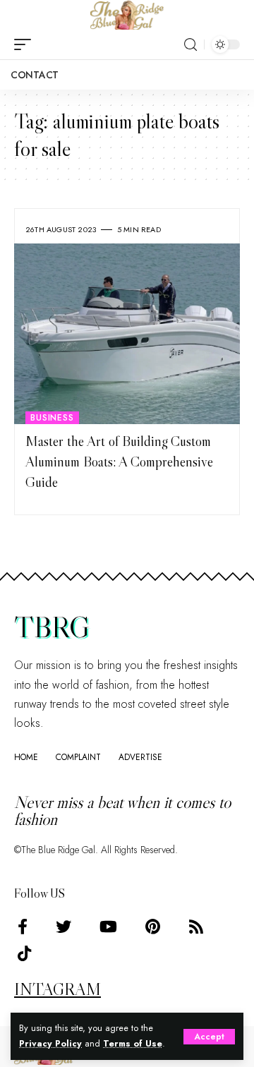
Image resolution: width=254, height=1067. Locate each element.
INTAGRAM (57, 989)
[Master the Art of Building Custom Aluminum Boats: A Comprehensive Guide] (127, 333)
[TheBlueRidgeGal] (127, 15)
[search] (190, 45)
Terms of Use (132, 1043)
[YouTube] (108, 927)
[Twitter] (63, 927)
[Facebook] (23, 927)
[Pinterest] (152, 927)
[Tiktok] (24, 954)
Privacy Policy (50, 1043)
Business (52, 417)
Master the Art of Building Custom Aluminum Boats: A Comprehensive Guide (119, 462)
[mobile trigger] (26, 44)
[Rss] (196, 927)
